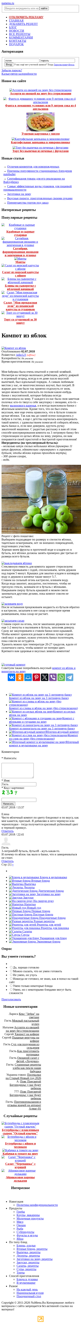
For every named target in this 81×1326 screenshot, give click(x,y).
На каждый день (27, 1289)
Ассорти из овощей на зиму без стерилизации (40, 93)
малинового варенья (23, 405)
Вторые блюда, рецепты (32, 1248)
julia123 (21, 354)
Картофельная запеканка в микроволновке (40, 142)
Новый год (33, 907)
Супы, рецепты (26, 1269)
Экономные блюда (48, 941)
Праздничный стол (29, 1296)
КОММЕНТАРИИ (21, 37)
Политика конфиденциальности (37, 1205)
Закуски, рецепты (28, 1262)
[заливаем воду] (12, 603)
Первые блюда (40, 911)
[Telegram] (69, 677)
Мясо (20, 1221)
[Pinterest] (36, 677)
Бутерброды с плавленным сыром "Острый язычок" (20, 1131)
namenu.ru (8, 3)
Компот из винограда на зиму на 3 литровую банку (42, 728)
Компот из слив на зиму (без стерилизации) (43, 737)
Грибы (21, 1211)
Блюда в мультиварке (53, 877)
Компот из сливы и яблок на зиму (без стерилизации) (43, 708)
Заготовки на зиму (19, 194)
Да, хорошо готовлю (26, 967)
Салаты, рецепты (28, 1265)
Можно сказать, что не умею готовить (37, 971)
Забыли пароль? (12, 70)
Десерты (29, 887)
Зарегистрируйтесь (64, 64)
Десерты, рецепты (28, 1255)
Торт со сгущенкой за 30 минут (20, 321)
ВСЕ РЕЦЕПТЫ (19, 34)
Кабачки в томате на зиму (20, 1153)
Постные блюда (42, 914)
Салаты (27, 931)
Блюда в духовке (27, 1279)
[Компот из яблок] (14, 348)
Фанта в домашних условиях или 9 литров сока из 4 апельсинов (40, 107)
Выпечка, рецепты (28, 1252)
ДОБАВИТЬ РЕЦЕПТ (23, 24)
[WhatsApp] (61, 677)
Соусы (24, 934)
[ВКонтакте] (11, 677)
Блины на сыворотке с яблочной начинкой (20, 287)
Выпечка (30, 884)
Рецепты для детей (48, 924)
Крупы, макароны (28, 1215)
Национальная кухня (30, 1292)
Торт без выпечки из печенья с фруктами (40, 151)
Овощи (21, 1225)
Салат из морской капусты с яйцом (20, 274)
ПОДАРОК (16, 44)
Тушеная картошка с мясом (40, 133)
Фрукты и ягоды (27, 1235)
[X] (44, 677)
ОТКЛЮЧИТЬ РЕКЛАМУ (26, 17)
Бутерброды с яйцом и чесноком (20, 1145)
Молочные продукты (30, 1218)
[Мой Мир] (28, 677)
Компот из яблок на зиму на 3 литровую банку (39, 698)
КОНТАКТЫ (17, 40)
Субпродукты (25, 1232)
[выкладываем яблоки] (17, 563)
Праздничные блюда (52, 917)
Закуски (28, 897)
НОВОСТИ (16, 30)
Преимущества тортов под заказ (27, 202)
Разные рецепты (44, 921)
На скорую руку (43, 901)
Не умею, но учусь (25, 975)
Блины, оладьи (26, 1245)
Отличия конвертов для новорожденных (33, 166)
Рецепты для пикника (54, 928)
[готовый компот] (13, 664)
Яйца (20, 1238)
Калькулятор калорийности (19, 73)
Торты (21, 1272)
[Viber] (53, 677)
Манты (20, 262)
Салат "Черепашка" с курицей (20, 1165)
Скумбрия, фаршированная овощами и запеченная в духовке (20, 252)
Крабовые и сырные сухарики (20, 233)
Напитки (30, 904)
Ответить (8, 831)
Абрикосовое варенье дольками (20, 1179)
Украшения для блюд (53, 938)
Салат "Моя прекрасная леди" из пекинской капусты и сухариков (20, 306)
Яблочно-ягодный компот (62, 731)
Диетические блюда (50, 890)
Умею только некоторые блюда (33, 985)
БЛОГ (13, 27)
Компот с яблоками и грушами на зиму (41, 720)
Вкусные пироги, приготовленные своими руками (40, 198)
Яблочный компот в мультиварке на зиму (44, 743)
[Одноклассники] (20, 677)
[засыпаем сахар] (13, 620)
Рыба (20, 1228)
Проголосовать (11, 999)
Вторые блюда (40, 880)
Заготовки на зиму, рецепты (35, 1259)
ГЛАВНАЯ (16, 20)
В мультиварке (26, 1282)
